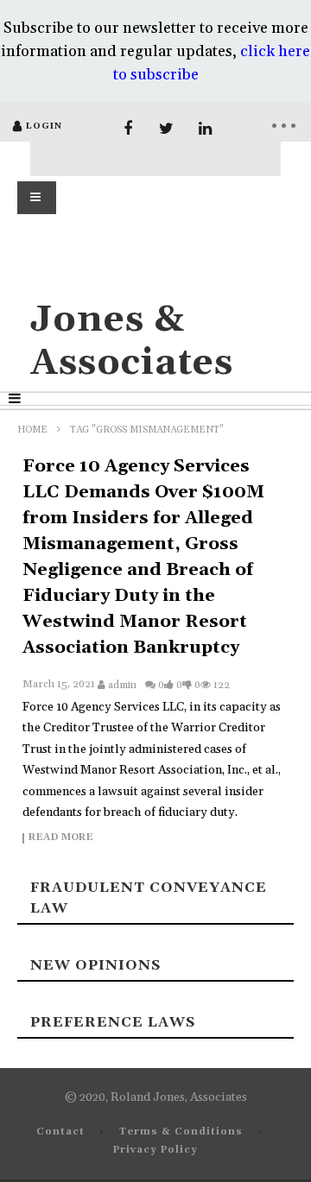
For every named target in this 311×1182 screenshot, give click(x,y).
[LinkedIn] (205, 129)
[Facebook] (127, 129)
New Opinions (95, 965)
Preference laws (112, 1022)
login (44, 126)
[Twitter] (166, 129)
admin (122, 685)
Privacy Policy (155, 1150)
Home (32, 430)
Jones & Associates (131, 341)
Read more (61, 838)
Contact (60, 1132)
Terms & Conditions (181, 1132)
